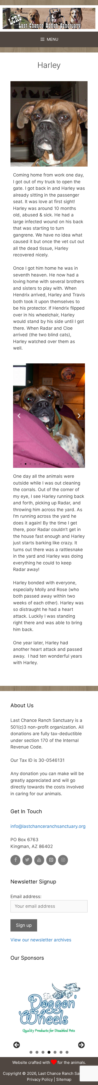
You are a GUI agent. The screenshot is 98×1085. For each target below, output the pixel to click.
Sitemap (63, 1079)
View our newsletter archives (40, 939)
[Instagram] (63, 860)
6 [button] (61, 1052)
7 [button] (67, 1052)
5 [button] (55, 1052)
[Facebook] (15, 860)
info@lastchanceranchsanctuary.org (47, 826)
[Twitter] (27, 860)
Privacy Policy (40, 1079)
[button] (21, 464)
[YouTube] (39, 860)
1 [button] (31, 1052)
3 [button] (43, 1052)
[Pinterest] (51, 860)
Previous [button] (17, 1045)
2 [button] (37, 1052)
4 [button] (49, 1052)
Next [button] (81, 1045)
